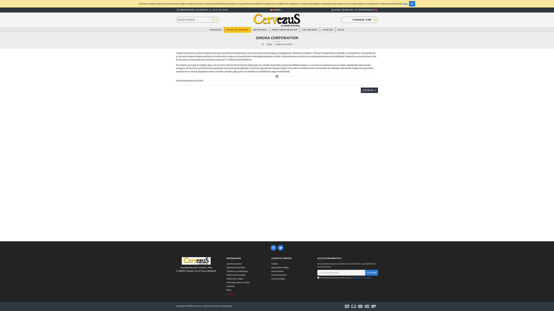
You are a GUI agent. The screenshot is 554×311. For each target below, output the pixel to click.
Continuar (368, 90)
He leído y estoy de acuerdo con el (345, 278)
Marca (269, 44)
